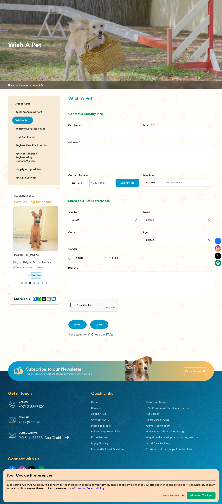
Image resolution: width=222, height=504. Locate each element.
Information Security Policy (88, 488)
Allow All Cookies (201, 495)
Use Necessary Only (174, 495)
